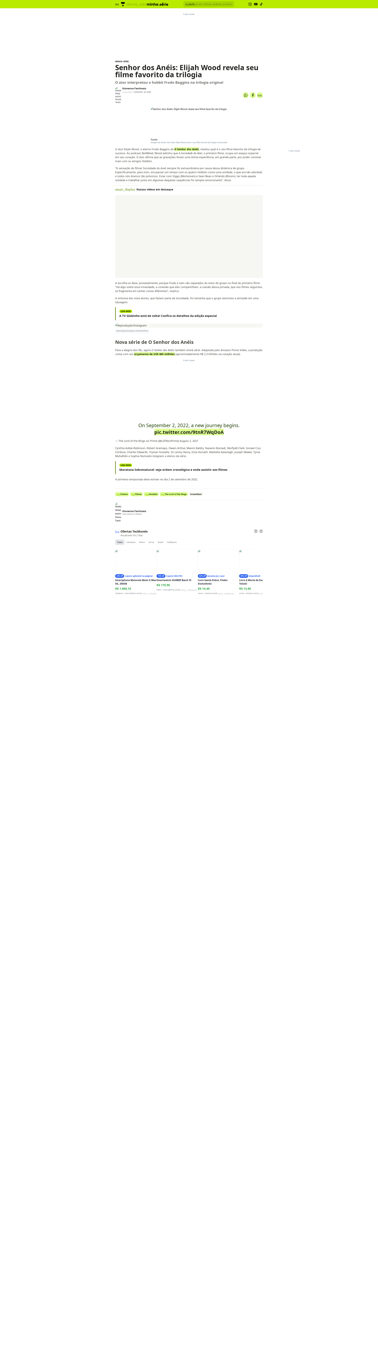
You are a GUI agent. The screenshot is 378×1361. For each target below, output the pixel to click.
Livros (151, 542)
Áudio (160, 542)
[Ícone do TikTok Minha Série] (261, 4)
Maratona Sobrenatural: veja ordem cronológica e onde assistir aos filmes (173, 470)
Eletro (142, 542)
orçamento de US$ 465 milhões (154, 354)
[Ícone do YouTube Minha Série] (256, 4)
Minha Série (122, 61)
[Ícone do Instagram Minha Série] (250, 4)
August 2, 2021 (189, 441)
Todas (120, 542)
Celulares (131, 542)
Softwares (172, 542)
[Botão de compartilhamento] (246, 95)
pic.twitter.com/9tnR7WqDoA (189, 432)
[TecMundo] (123, 4)
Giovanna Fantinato (134, 88)
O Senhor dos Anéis (186, 149)
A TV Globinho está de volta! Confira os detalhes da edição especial (168, 316)
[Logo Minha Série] (157, 4)
